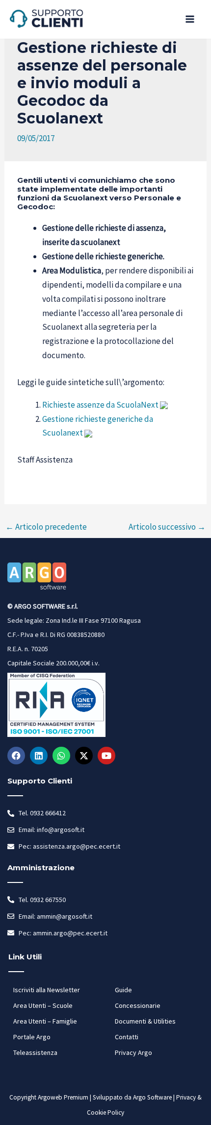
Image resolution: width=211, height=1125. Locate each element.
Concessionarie (137, 1005)
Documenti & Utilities (145, 1021)
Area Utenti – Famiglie (45, 1021)
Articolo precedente (46, 526)
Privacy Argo (133, 1052)
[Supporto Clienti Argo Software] (46, 19)
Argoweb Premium (63, 1097)
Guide (123, 989)
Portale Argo (32, 1036)
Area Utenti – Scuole (43, 1005)
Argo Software (152, 1097)
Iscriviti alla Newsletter (46, 989)
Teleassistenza (35, 1052)
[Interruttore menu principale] (190, 19)
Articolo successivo (167, 526)
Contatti (126, 1036)
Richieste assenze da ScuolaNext (100, 404)
